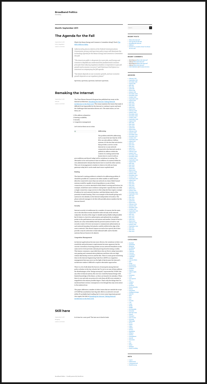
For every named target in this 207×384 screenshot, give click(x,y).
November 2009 (133, 95)
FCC (130, 273)
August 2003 (132, 212)
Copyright (131, 256)
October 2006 (132, 158)
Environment (132, 266)
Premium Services (144, 67)
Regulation (61, 44)
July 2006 (131, 163)
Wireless (131, 346)
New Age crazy (133, 312)
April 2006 (132, 168)
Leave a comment (60, 46)
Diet (130, 261)
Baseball (131, 243)
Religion (131, 333)
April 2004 (132, 201)
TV (130, 341)
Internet (57, 101)
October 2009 (132, 97)
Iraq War (131, 300)
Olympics (131, 316)
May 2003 (131, 217)
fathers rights (132, 272)
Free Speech (132, 278)
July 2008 (131, 122)
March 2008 (132, 129)
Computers (132, 255)
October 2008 (132, 117)
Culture (131, 258)
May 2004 (131, 199)
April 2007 (132, 148)
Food (130, 277)
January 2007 (132, 153)
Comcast (131, 253)
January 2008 (132, 133)
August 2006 (132, 161)
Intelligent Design (134, 292)
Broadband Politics (66, 12)
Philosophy (132, 321)
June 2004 (132, 197)
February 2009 (133, 111)
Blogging (57, 319)
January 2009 (132, 112)
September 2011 (133, 80)
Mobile (131, 307)
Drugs (130, 263)
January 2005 (132, 190)
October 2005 (132, 177)
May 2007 (131, 146)
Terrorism (132, 339)
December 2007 (133, 134)
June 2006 (131, 165)
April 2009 (132, 107)
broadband (132, 248)
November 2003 (133, 207)
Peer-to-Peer (132, 317)
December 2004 (133, 192)
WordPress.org (133, 365)
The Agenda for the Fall (75, 36)
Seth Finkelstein (133, 67)
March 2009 (132, 109)
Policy (56, 44)
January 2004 (132, 206)
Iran (130, 299)
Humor (131, 289)
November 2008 (133, 116)
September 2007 (133, 139)
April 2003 (132, 219)
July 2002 (131, 228)
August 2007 (132, 141)
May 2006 (131, 167)
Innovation (132, 290)
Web (130, 343)
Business (131, 250)
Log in (130, 360)
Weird (130, 345)
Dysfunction (132, 265)
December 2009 (133, 94)
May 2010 (131, 87)
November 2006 (133, 156)
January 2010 (132, 92)
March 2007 (132, 150)
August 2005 (132, 180)
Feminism (132, 275)
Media (130, 306)
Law (130, 302)
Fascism (131, 270)
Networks (131, 311)
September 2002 (133, 226)
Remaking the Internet (74, 93)
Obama (131, 314)
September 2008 (133, 119)
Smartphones (132, 336)
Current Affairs (133, 260)
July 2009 (131, 102)
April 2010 (131, 88)
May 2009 (131, 105)
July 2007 (131, 143)
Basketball (132, 244)
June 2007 (131, 144)
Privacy (131, 329)
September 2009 (133, 99)
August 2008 (132, 121)
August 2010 (132, 83)
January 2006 (132, 173)
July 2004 (131, 195)
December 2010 (133, 82)
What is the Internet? (134, 40)
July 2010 (131, 85)
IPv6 (130, 297)
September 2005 (133, 178)
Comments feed (133, 363)
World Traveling (133, 348)
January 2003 (132, 224)
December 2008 (133, 114)
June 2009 (131, 104)
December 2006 (133, 155)
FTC (130, 280)
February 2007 (133, 151)
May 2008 (131, 126)
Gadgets (131, 282)
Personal (131, 319)
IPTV (130, 295)
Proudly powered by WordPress (75, 376)
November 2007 (133, 136)
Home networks (133, 287)
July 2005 (131, 182)
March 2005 (132, 189)
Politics (131, 328)
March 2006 (132, 170)
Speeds (131, 338)
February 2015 (132, 78)
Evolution (131, 268)
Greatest (131, 285)
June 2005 (131, 184)
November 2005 (133, 175)
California (131, 251)
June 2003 (131, 216)
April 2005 (132, 187)
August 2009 (132, 100)
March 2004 (132, 202)
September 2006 (133, 160)
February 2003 (133, 223)
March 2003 (132, 221)
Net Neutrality (132, 309)
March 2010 (132, 90)
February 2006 (133, 172)
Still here (62, 311)
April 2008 (132, 127)
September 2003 (133, 211)
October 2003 (132, 209)
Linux (130, 304)
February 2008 (133, 131)
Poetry (131, 324)
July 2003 (131, 214)
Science (131, 334)
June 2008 (131, 124)
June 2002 (131, 229)
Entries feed (132, 361)
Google (131, 283)
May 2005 (131, 185)
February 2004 (133, 204)
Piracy (130, 323)
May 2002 (131, 231)
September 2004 (133, 194)
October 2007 (132, 138)
